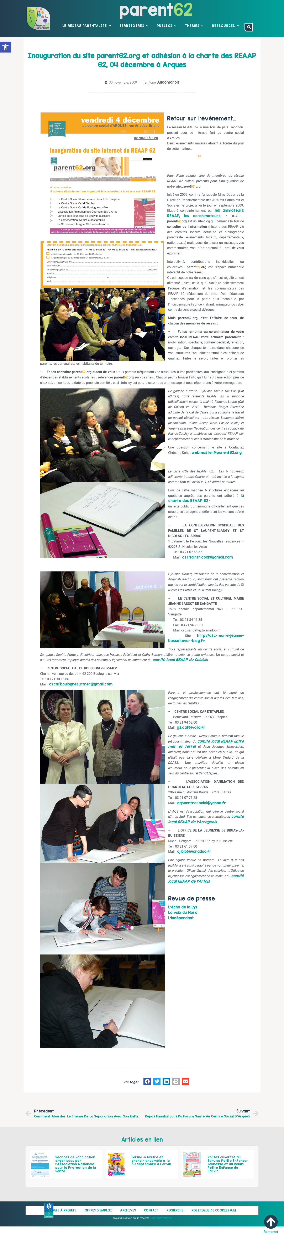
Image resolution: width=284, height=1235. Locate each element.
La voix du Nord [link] (182, 912)
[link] (5, 47)
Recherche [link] (175, 1210)
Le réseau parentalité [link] (84, 26)
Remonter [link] (271, 1232)
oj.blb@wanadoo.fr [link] (194, 851)
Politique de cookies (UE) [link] (213, 1210)
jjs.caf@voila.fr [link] (191, 727)
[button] (147, 1081)
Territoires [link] (132, 26)
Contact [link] (151, 1210)
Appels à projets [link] (62, 1210)
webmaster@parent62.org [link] (216, 452)
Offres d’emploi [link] (98, 1210)
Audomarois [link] (168, 82)
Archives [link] (128, 1210)
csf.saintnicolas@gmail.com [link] (207, 557)
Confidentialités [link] (161, 1218)
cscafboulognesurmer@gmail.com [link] (80, 684)
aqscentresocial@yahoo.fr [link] (201, 803)
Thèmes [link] (192, 26)
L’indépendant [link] (181, 918)
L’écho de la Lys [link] (182, 907)
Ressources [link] (223, 26)
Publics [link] (164, 26)
